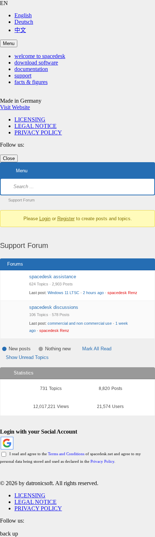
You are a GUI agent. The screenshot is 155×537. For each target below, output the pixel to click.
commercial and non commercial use (80, 323)
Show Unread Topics (27, 357)
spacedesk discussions (53, 307)
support (22, 75)
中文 (20, 30)
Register (66, 218)
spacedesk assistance (52, 276)
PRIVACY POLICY (38, 132)
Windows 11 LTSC (63, 292)
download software (36, 62)
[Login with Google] (7, 443)
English (23, 15)
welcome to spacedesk (39, 56)
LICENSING (29, 119)
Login (44, 218)
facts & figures (31, 82)
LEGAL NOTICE (35, 126)
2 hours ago (93, 292)
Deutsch (23, 22)
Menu (8, 43)
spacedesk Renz (122, 292)
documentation (31, 69)
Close (9, 158)
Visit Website (15, 107)
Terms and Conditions (66, 454)
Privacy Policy (102, 461)
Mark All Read (96, 348)
